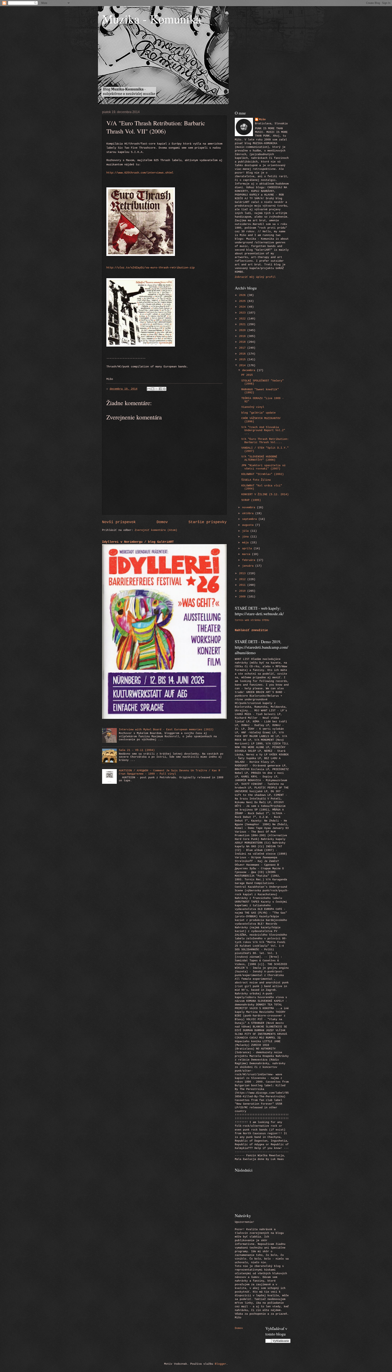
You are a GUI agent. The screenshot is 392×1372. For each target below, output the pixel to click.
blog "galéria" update (258, 412)
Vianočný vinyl (252, 407)
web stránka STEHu (257, 620)
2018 (243, 342)
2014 (243, 365)
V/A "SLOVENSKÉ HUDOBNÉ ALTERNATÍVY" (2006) (259, 458)
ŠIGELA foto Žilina (256, 479)
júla (246, 531)
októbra (248, 513)
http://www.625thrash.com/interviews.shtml (139, 172)
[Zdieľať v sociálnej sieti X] (157, 389)
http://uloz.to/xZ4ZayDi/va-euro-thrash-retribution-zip (150, 267)
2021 (243, 324)
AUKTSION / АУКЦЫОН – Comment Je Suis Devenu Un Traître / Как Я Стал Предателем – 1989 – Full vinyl (169, 772)
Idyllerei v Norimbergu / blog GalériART (138, 542)
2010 (243, 591)
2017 (243, 347)
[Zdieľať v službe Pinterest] (164, 389)
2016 (243, 353)
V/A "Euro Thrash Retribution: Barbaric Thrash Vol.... (265, 441)
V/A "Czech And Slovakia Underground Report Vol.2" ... (263, 430)
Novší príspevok (119, 522)
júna (246, 536)
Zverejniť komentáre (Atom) (156, 530)
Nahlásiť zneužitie (251, 630)
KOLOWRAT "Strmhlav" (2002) (262, 474)
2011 (243, 585)
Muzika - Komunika (151, 19)
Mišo (262, 119)
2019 (243, 336)
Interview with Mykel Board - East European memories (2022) (166, 729)
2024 (243, 306)
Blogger (220, 1363)
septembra (250, 519)
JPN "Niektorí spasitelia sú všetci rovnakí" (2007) (263, 467)
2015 (243, 359)
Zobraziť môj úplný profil (255, 277)
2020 (243, 330)
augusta (248, 525)
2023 (243, 312)
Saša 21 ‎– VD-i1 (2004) (137, 750)
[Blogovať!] (153, 389)
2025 (243, 301)
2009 (243, 596)
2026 (243, 295)
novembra (249, 507)
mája (246, 542)
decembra (249, 370)
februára (249, 560)
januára (248, 565)
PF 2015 (247, 375)
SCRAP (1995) (251, 500)
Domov (162, 522)
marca (247, 554)
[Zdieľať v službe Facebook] (160, 389)
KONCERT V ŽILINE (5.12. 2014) (265, 494)
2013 (243, 573)
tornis (239, 620)
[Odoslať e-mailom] (149, 389)
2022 (243, 318)
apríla (248, 548)
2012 (243, 579)
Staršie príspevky (207, 522)
